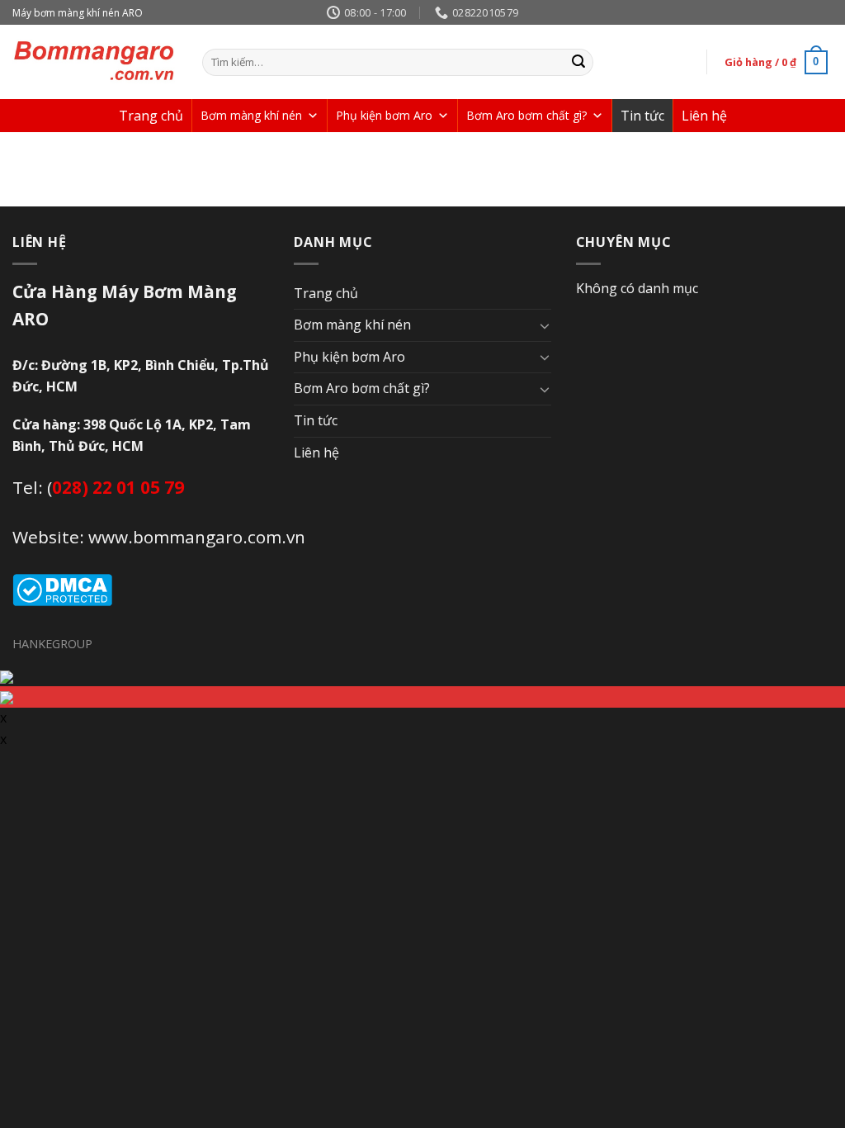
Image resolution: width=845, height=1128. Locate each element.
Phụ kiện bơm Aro (384, 115)
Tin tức (642, 116)
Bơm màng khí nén (251, 115)
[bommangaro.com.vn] (94, 62)
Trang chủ (151, 116)
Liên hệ (704, 116)
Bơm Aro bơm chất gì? (526, 115)
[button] (313, 115)
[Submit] (578, 62)
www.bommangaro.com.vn (196, 536)
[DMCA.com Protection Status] (62, 589)
